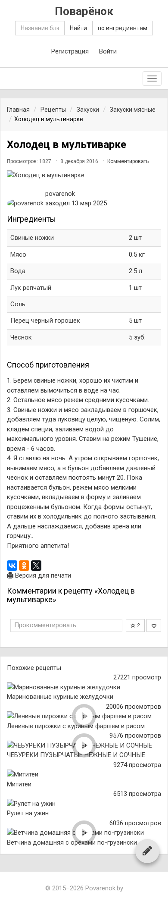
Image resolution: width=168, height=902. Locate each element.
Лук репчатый (30, 288)
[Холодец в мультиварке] (84, 175)
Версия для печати (42, 575)
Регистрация (70, 51)
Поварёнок (84, 11)
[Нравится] (153, 625)
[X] (36, 565)
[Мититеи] (84, 774)
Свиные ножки (32, 238)
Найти (78, 28)
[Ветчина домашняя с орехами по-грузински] (84, 833)
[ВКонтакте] (12, 565)
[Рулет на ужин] (84, 804)
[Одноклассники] (24, 565)
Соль (17, 304)
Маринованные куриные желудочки (60, 697)
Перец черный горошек (45, 320)
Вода (17, 271)
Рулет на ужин (28, 813)
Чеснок (21, 337)
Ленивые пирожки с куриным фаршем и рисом (76, 726)
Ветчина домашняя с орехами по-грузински (72, 842)
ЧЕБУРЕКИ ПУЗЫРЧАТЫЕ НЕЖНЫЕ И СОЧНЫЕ (76, 755)
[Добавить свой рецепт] (147, 850)
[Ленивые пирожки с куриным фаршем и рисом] (84, 716)
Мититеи (19, 784)
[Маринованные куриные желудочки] (84, 687)
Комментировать (128, 161)
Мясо (18, 254)
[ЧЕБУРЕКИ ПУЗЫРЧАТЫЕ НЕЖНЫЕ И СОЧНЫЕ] (84, 746)
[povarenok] (25, 203)
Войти (108, 51)
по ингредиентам (122, 28)
